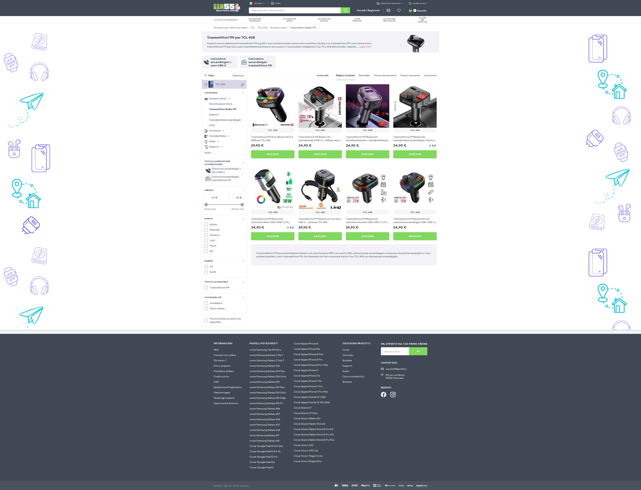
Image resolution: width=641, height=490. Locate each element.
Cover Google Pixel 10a (262, 462)
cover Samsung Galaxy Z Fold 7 (267, 360)
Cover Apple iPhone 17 (306, 370)
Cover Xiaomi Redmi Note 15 (309, 423)
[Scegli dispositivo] (242, 84)
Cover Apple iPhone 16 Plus (308, 354)
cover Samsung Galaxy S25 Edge (268, 397)
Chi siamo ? (220, 360)
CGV (216, 381)
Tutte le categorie (225, 20)
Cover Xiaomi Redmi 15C (307, 418)
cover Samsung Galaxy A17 (264, 435)
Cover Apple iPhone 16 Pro (308, 359)
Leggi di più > (365, 46)
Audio (346, 371)
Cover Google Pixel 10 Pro (264, 456)
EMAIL (278, 3)
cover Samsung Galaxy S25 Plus (267, 387)
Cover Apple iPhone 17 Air (308, 381)
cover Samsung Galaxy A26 (265, 429)
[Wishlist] (399, 10)
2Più (212, 125)
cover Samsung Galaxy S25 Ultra (268, 392)
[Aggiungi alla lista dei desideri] (289, 89)
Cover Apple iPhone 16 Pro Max (311, 364)
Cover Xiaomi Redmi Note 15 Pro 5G (313, 429)
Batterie (347, 360)
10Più (207, 152)
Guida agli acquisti (224, 397)
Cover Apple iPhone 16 (306, 343)
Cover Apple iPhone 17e (307, 375)
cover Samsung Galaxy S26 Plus (267, 371)
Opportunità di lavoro (226, 403)
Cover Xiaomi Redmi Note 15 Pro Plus (314, 439)
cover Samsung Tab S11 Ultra (265, 349)
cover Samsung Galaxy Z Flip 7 (266, 355)
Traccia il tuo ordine (225, 355)
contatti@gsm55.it (396, 368)
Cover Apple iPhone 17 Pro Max (311, 391)
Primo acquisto (222, 365)
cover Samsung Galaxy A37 (265, 424)
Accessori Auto (278, 27)
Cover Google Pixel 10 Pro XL (265, 451)
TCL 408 (262, 27)
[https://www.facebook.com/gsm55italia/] (383, 394)
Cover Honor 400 (303, 445)
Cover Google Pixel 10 (261, 467)
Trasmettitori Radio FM (303, 27)
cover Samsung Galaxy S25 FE (266, 403)
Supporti (214, 114)
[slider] (206, 204)
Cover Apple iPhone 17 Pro (308, 386)
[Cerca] (345, 10)
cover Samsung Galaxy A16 (264, 440)
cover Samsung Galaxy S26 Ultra (268, 376)
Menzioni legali (222, 392)
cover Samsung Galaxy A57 (265, 413)
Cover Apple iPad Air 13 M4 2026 (312, 402)
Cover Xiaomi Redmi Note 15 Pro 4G (314, 434)
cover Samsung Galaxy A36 (265, 419)
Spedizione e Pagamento (228, 387)
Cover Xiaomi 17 (302, 407)
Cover (346, 349)
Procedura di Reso (224, 371)
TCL (252, 27)
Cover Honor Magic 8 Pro (308, 461)
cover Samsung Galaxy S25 (265, 381)
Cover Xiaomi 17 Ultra (306, 413)
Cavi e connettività (353, 376)
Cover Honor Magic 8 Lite (308, 455)
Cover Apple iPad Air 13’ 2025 (310, 397)
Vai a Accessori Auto (220, 103)
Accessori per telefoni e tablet (231, 27)
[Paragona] (283, 89)
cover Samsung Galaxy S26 (265, 365)
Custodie (348, 355)
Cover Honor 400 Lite (306, 450)
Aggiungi (273, 154)
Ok (418, 351)
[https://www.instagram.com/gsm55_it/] (393, 394)
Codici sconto (221, 376)
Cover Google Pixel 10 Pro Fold (266, 446)
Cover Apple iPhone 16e (307, 348)
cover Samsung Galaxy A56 (265, 408)
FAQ (216, 349)
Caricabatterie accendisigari (225, 119)
